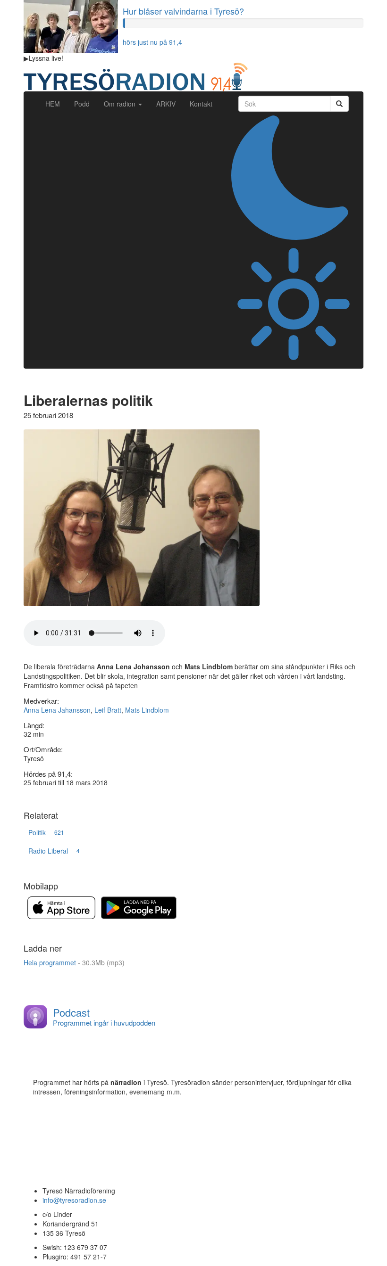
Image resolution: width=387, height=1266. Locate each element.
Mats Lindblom (147, 710)
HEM (56, 103)
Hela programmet (74, 962)
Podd (82, 103)
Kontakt (201, 103)
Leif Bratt (107, 710)
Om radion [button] (120, 103)
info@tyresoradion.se (74, 1200)
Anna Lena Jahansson (57, 710)
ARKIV (166, 103)
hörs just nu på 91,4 (152, 42)
